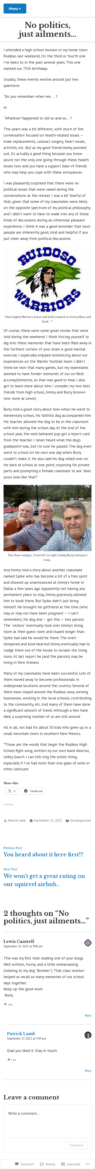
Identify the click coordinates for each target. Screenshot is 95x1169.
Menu (17, 8)
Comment (76, 1145)
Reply (88, 1015)
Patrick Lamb (17, 820)
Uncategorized (80, 820)
